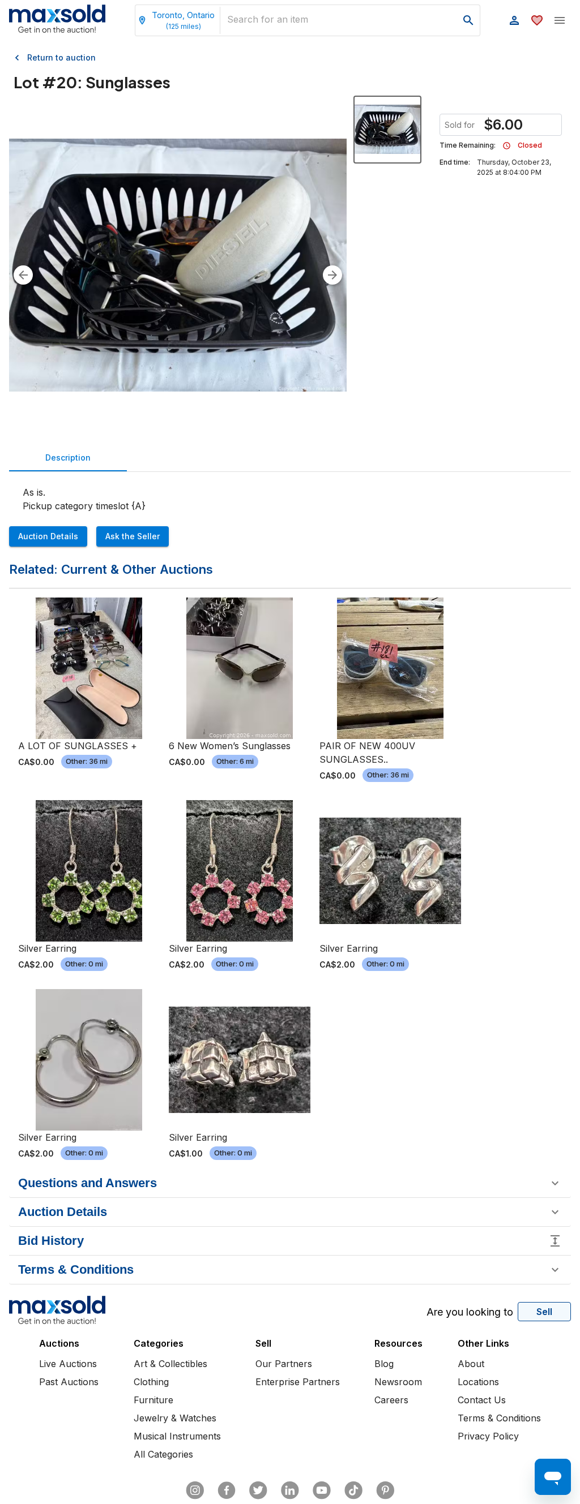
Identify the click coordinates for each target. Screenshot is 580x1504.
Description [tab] (68, 457)
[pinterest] (385, 1490)
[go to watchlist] (537, 20)
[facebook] (226, 1490)
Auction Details (48, 536)
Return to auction (61, 57)
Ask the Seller (132, 536)
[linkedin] (290, 1490)
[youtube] (321, 1490)
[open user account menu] (514, 20)
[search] (468, 20)
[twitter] (258, 1490)
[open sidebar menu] (559, 20)
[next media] (332, 275)
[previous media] (23, 275)
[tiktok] (353, 1490)
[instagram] (194, 1490)
